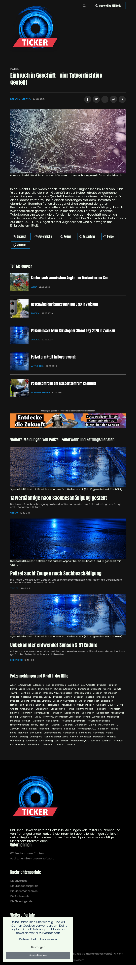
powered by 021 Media (110, 5)
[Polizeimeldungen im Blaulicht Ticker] (35, 798)
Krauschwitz (117, 712)
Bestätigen (38, 947)
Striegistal (85, 736)
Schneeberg (70, 732)
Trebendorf (99, 736)
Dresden (37, 692)
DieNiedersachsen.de (24, 891)
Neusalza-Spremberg (74, 720)
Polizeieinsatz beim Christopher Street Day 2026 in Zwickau (73, 330)
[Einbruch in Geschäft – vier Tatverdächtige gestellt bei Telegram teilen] (122, 99)
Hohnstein (27, 712)
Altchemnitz (25, 684)
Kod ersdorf (88, 712)
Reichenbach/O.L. (87, 728)
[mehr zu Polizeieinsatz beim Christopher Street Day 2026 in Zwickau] (19, 335)
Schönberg (16, 660)
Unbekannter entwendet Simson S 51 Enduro (54, 645)
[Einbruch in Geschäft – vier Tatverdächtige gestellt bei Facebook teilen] (87, 99)
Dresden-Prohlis (105, 696)
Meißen (26, 720)
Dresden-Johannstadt (105, 692)
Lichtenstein (26, 716)
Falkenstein (53, 704)
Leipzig (14, 716)
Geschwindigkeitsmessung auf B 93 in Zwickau (64, 304)
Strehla (74, 736)
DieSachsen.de (19, 896)
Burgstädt (83, 688)
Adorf (13, 684)
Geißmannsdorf (86, 704)
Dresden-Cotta (82, 692)
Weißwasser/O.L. (80, 740)
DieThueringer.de (21, 901)
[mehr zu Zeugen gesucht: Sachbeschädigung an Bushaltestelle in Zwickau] (68, 539)
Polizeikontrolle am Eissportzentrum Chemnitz (63, 383)
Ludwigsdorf (98, 716)
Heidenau (100, 708)
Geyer (111, 704)
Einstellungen (38, 955)
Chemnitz (96, 688)
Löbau (38, 716)
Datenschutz (28, 939)
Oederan (68, 724)
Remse (114, 728)
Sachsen (21, 245)
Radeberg (57, 728)
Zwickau (35, 313)
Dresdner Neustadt (89, 700)
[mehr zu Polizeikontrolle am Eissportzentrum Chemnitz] (19, 388)
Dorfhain (25, 692)
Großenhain (42, 708)
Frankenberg (68, 704)
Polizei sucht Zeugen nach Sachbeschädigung (56, 573)
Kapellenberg (72, 712)
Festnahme (89, 236)
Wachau (111, 736)
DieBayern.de (19, 880)
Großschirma (58, 708)
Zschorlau (48, 744)
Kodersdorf (103, 712)
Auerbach (73, 684)
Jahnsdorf (57, 712)
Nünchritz (56, 724)
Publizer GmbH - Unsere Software (32, 858)
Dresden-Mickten (62, 696)
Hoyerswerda (42, 712)
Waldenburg (17, 740)
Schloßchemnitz (40, 392)
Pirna (25, 728)
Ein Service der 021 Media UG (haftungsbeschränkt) (82, 953)
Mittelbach (38, 720)
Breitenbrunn (45, 688)
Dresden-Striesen (20, 99)
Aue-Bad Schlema (56, 684)
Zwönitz (71, 744)
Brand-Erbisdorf (28, 688)
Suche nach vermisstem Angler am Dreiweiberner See (69, 278)
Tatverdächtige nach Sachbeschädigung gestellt (58, 498)
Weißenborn (62, 740)
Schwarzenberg (19, 736)
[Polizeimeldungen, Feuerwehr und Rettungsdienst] (35, 28)
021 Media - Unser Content (27, 853)
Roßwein (23, 732)
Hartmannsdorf (84, 708)
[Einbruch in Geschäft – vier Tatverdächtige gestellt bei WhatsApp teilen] (113, 99)
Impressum (77, 960)
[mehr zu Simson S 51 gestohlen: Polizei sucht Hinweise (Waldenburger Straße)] (68, 614)
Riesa (13, 732)
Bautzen (113, 684)
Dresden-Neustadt (84, 696)
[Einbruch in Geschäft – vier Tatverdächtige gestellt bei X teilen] (96, 99)
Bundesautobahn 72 (65, 688)
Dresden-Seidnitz (20, 700)
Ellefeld (30, 704)
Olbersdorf (81, 724)
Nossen (44, 724)
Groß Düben (27, 708)
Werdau (14, 512)
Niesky (35, 724)
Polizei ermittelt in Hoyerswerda (53, 357)
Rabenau (44, 728)
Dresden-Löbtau (42, 696)
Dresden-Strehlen (41, 700)
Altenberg (38, 684)
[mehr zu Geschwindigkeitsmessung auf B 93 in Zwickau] (19, 308)
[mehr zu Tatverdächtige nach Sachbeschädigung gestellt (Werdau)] (68, 467)
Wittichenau (37, 366)
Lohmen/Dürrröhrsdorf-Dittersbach (62, 716)
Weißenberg (46, 740)
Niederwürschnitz (20, 724)
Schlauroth (36, 732)
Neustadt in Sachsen (99, 720)
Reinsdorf (103, 728)
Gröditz (14, 708)
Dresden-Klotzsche (21, 696)
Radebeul (69, 728)
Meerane (15, 720)
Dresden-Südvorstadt (65, 700)
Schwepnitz (36, 736)
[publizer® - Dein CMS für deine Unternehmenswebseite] (68, 420)
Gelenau (101, 704)
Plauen (33, 728)
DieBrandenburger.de (24, 885)
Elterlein (40, 704)
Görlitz (120, 704)
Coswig (107, 688)
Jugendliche (45, 236)
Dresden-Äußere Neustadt (58, 692)
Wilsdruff (107, 740)
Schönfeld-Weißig (103, 732)
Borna (13, 688)
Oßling (92, 724)
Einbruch (21, 236)
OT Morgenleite (106, 724)
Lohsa (34, 286)
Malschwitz (113, 716)
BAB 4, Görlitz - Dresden (94, 684)
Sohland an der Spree (56, 736)
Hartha (71, 708)
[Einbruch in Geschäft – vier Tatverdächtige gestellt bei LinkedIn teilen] (104, 99)
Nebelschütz (53, 720)
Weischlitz (31, 740)
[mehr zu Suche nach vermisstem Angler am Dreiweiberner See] (19, 282)
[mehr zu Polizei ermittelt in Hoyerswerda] (19, 361)
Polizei (14, 69)
